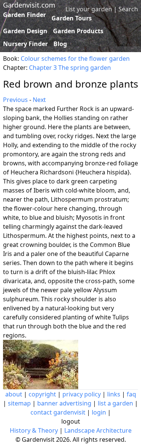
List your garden (88, 9)
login (99, 412)
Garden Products (78, 31)
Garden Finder (24, 15)
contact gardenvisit (57, 412)
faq (131, 394)
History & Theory (34, 430)
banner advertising (64, 403)
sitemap (19, 403)
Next (39, 100)
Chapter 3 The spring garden (70, 67)
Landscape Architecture (98, 430)
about (13, 394)
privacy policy (81, 394)
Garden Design (25, 31)
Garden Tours (72, 18)
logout (70, 421)
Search (128, 9)
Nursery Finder (25, 44)
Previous (15, 100)
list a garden (115, 403)
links (113, 394)
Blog (60, 44)
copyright (42, 394)
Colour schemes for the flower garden (75, 58)
